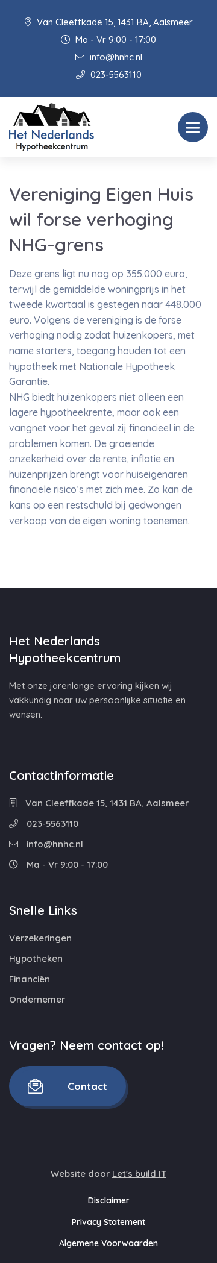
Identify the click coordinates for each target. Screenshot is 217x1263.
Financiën (29, 979)
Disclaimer (109, 1200)
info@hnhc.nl (114, 57)
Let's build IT (139, 1173)
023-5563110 (115, 74)
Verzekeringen (40, 938)
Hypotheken (36, 958)
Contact (87, 1086)
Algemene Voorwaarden (108, 1243)
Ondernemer (37, 999)
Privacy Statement (108, 1222)
